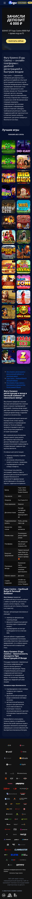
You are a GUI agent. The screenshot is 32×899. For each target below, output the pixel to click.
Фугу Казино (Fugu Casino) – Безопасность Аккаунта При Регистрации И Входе (15, 385)
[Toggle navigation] (4, 2)
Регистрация (22, 2)
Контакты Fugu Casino (16, 873)
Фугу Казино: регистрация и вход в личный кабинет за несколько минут (15, 374)
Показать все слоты (16, 134)
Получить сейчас (16, 41)
